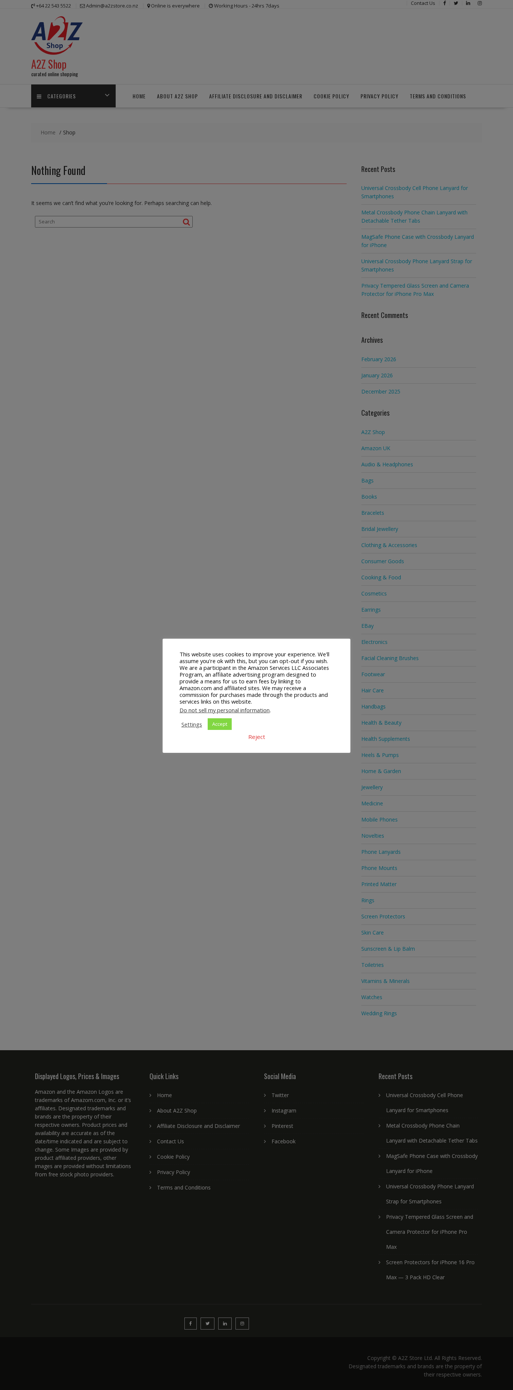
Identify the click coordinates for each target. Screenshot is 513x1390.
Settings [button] (191, 724)
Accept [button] (219, 724)
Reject (256, 736)
